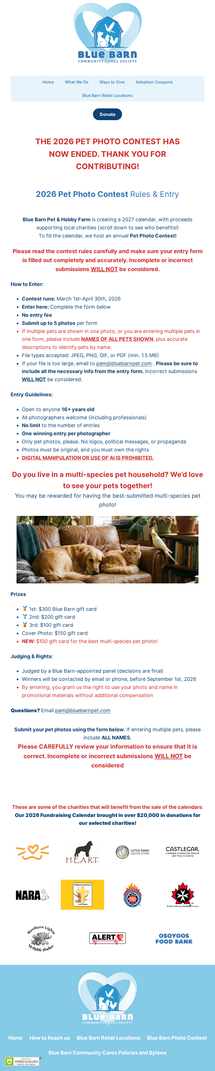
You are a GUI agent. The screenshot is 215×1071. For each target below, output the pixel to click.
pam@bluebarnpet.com (83, 710)
